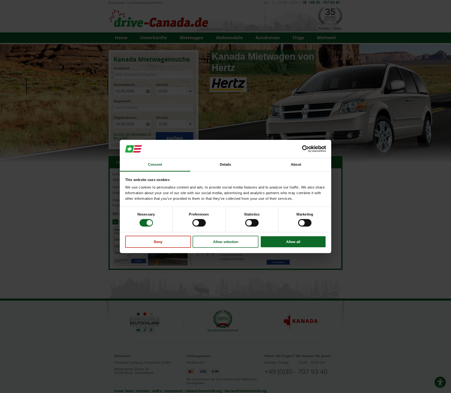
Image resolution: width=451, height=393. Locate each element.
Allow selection (225, 242)
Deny (158, 242)
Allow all (293, 242)
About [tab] (296, 164)
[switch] (199, 223)
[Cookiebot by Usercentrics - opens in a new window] (305, 148)
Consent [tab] (155, 164)
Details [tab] (225, 164)
